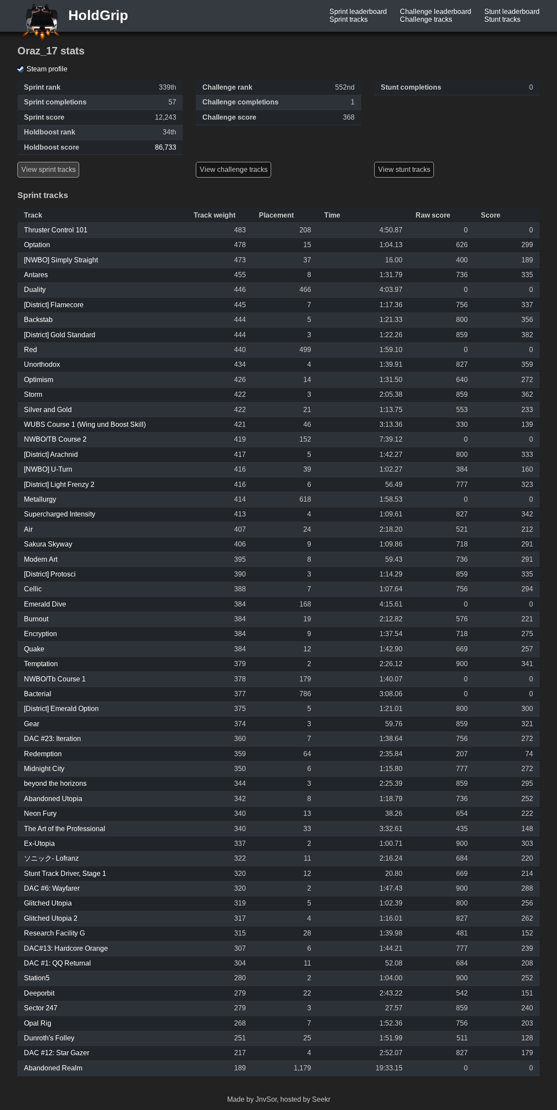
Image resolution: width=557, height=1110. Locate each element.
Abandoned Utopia (53, 798)
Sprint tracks (348, 19)
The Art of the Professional (64, 828)
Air (28, 529)
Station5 (37, 978)
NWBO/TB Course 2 (55, 439)
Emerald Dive (45, 604)
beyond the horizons (55, 783)
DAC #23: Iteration (52, 738)
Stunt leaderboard (512, 11)
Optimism (38, 379)
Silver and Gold (48, 409)
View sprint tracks (48, 169)
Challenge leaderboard (435, 11)
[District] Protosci (50, 574)
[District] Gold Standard (59, 335)
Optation (37, 244)
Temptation (41, 663)
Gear (31, 724)
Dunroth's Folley (49, 1038)
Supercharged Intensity (59, 514)
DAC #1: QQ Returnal (57, 963)
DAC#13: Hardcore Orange (66, 948)
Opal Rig (37, 1023)
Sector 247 (40, 1008)
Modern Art (40, 559)
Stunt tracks (502, 19)
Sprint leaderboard (358, 11)
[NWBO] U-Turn (48, 469)
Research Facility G (54, 933)
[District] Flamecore (54, 305)
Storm (33, 394)
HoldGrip (96, 15)
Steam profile (47, 69)
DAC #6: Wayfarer (52, 888)
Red (30, 349)
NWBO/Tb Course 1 (55, 679)
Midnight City (44, 768)
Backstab (38, 319)
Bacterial (37, 694)
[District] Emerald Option (61, 708)
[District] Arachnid (51, 454)
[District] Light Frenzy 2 (59, 484)
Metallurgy (40, 499)
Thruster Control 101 (55, 230)
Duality (35, 289)
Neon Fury (40, 813)
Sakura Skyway (48, 544)
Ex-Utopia (39, 843)
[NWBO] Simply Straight (61, 260)
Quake (34, 649)
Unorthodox (42, 364)
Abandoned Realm (53, 1068)
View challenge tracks (234, 169)
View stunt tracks (404, 169)
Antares (36, 274)
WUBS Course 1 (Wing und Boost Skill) (85, 424)
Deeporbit (39, 993)
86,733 (165, 147)
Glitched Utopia (48, 903)
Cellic (33, 589)
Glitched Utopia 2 (50, 918)
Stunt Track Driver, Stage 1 (65, 873)
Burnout (36, 619)
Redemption (43, 754)
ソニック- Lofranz (51, 858)
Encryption (40, 633)
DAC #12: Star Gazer (56, 1052)
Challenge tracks (426, 19)
